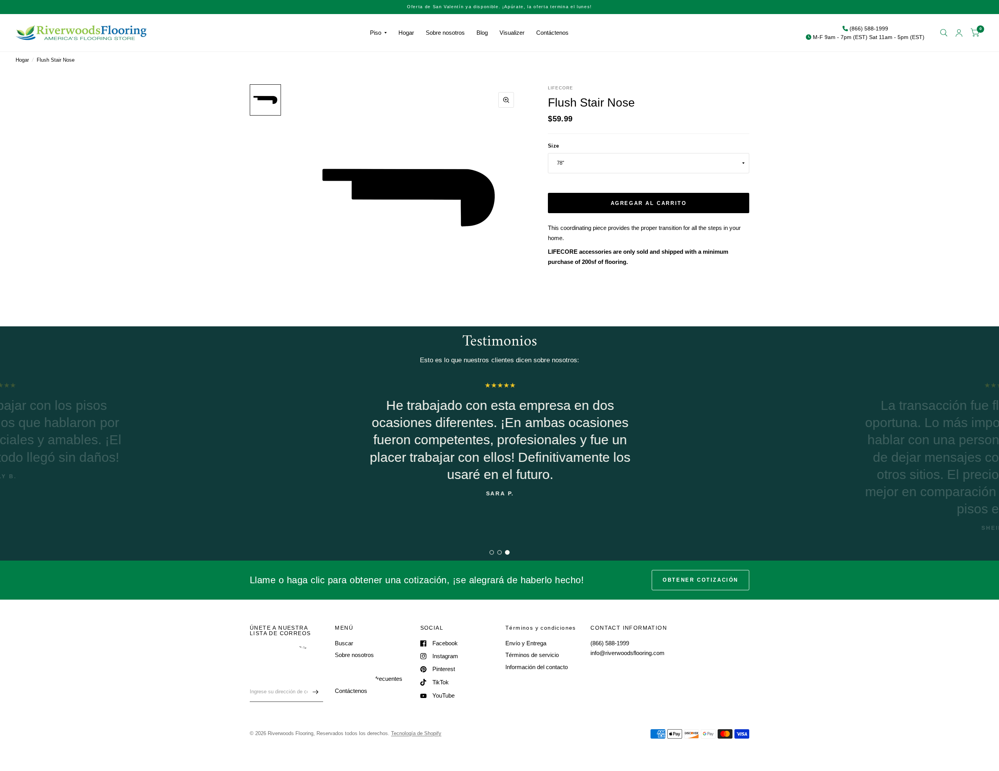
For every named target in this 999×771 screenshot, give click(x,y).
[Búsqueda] (943, 33)
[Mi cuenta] (959, 33)
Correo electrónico (271, 677)
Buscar (344, 643)
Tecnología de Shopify (416, 733)
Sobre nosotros (445, 32)
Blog (482, 32)
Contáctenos (552, 32)
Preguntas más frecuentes (368, 678)
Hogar (406, 32)
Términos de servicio (532, 655)
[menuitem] (378, 33)
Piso (375, 32)
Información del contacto (536, 667)
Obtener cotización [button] (700, 580)
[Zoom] (506, 100)
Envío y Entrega (525, 643)
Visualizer (512, 32)
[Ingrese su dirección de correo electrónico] (315, 692)
